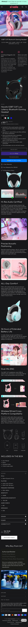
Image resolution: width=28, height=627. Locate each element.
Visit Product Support (9, 537)
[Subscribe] (24, 610)
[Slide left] (21, 99)
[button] (22, 7)
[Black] (2, 118)
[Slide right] (25, 99)
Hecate (2, 104)
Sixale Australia (11, 618)
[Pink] (5, 118)
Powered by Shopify (6, 620)
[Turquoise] (8, 118)
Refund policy (15, 620)
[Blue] (11, 118)
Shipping (8, 124)
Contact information (15, 624)
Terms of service (10, 622)
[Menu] (2, 7)
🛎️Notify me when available (14, 160)
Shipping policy (19, 622)
